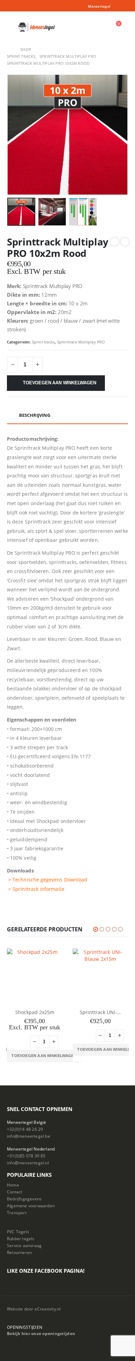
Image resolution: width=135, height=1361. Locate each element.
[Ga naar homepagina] (9, 49)
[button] (12, 27)
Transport (17, 1212)
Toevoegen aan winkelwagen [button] (43, 1049)
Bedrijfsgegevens (24, 1198)
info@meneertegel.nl (28, 1162)
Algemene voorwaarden (31, 1205)
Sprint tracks (43, 341)
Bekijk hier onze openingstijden (41, 1333)
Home (13, 1185)
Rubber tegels (21, 1238)
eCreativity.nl (48, 1308)
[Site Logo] (37, 27)
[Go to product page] (34, 976)
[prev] (114, 242)
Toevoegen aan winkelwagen (59, 382)
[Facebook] (114, 6)
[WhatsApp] (124, 6)
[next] (125, 242)
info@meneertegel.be (28, 1136)
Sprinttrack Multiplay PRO (81, 341)
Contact (14, 1191)
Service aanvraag (24, 1245)
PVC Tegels (18, 1231)
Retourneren (19, 1252)
